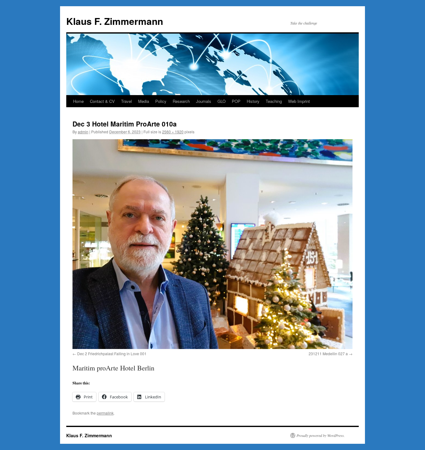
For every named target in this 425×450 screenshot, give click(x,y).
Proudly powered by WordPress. (321, 435)
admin (83, 131)
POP (236, 101)
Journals (203, 101)
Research (181, 101)
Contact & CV (102, 101)
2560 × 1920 (173, 131)
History (253, 101)
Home (78, 101)
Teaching (274, 101)
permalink (105, 413)
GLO (221, 101)
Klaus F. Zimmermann (114, 21)
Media (143, 101)
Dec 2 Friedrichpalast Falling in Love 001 (112, 353)
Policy (160, 101)
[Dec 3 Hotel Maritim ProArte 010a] (212, 244)
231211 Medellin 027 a (328, 353)
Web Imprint (299, 101)
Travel (126, 101)
